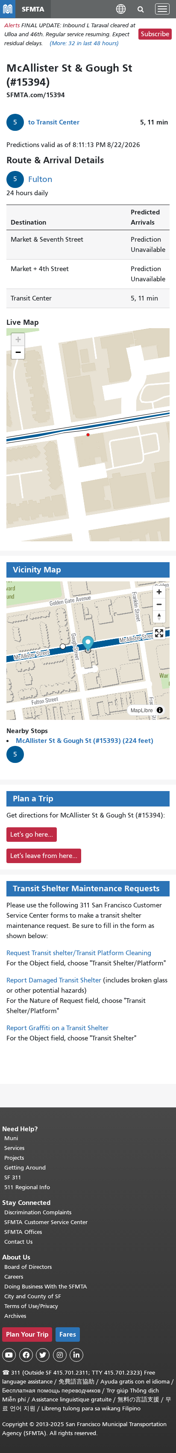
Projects (14, 1157)
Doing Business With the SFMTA (45, 1286)
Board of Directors (28, 1267)
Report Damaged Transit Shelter (53, 980)
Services (14, 1148)
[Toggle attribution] (160, 710)
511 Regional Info (27, 1187)
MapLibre (142, 710)
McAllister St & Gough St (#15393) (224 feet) (84, 741)
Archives (15, 1316)
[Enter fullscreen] (159, 633)
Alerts (12, 25)
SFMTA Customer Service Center (46, 1222)
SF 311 (12, 1177)
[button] (121, 9)
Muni (11, 1138)
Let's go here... (31, 834)
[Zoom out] (159, 604)
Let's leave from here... (43, 856)
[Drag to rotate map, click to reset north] (159, 616)
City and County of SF (32, 1296)
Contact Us (18, 1241)
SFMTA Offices (23, 1232)
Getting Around (25, 1167)
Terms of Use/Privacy (31, 1306)
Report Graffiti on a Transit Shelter (57, 1028)
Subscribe (155, 34)
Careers (13, 1276)
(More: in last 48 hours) (84, 43)
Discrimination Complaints (37, 1212)
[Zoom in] (159, 592)
